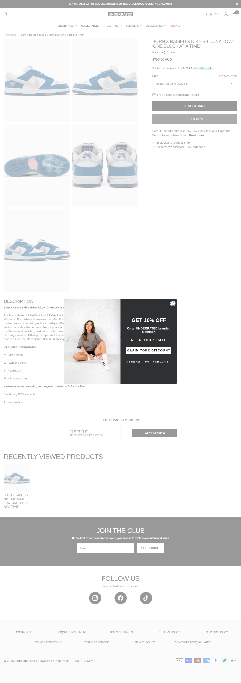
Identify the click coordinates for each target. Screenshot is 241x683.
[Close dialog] (173, 303)
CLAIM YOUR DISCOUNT (148, 350)
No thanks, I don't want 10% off (149, 361)
